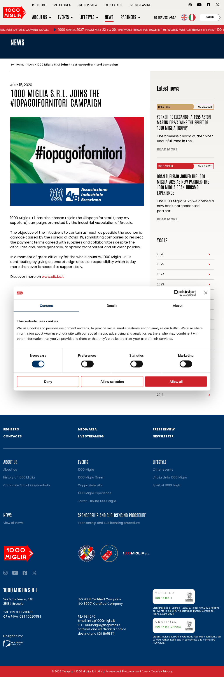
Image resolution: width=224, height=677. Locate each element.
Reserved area (165, 17)
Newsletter (163, 436)
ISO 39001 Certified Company (100, 603)
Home (20, 64)
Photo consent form (135, 671)
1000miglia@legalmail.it (103, 625)
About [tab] (177, 305)
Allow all (176, 381)
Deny (48, 381)
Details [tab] (112, 305)
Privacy (168, 671)
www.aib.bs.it (53, 276)
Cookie (155, 671)
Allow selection (112, 381)
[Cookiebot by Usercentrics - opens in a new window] (177, 293)
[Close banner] (205, 293)
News (30, 64)
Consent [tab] (46, 305)
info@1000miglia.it (101, 620)
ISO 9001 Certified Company (99, 599)
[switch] (87, 364)
